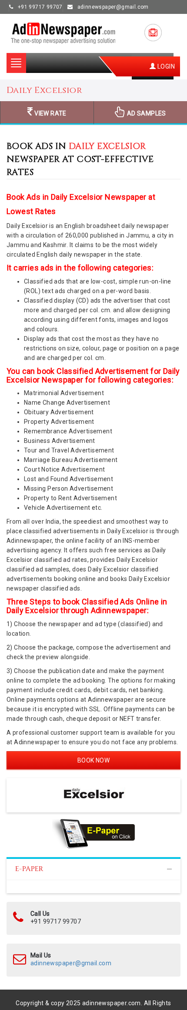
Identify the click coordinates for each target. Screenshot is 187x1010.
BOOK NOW (93, 760)
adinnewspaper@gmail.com (70, 963)
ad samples (146, 113)
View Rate (50, 113)
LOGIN (165, 66)
